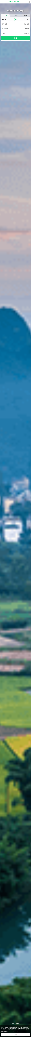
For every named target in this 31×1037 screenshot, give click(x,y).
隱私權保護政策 (5, 1031)
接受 (15, 1034)
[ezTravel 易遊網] (15, 1)
